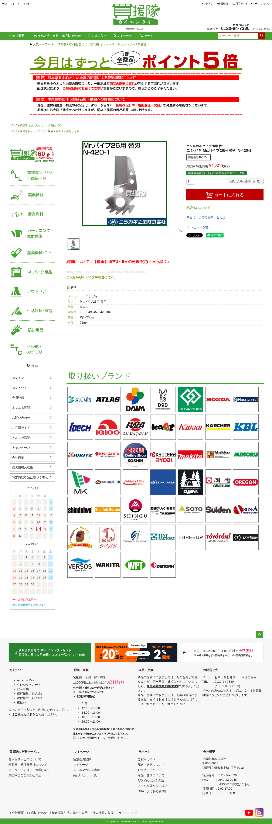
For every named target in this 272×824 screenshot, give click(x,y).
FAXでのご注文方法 (151, 780)
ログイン (208, 3)
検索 (261, 36)
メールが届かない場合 (152, 786)
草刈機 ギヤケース (102, 44)
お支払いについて (150, 770)
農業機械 (32, 195)
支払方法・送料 (48, 35)
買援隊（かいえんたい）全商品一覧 (40, 125)
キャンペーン (21, 447)
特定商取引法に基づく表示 (30, 477)
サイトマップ (127, 812)
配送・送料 (81, 670)
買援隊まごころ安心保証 (24, 775)
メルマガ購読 (21, 437)
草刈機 (61, 44)
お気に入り (98, 35)
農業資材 (32, 214)
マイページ (124, 35)
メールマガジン (261, 3)
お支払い (15, 670)
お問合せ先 (210, 670)
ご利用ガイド (240, 3)
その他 (32, 349)
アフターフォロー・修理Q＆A (28, 770)
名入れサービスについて (24, 759)
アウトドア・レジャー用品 (32, 291)
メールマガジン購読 (86, 770)
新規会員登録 (82, 759)
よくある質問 (21, 407)
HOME (13, 125)
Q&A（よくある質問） (153, 791)
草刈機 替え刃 (78, 44)
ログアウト (19, 387)
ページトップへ (259, 634)
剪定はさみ (72, 131)
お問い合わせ (21, 417)
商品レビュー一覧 (85, 775)
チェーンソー (126, 44)
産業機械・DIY (32, 253)
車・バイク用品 (32, 272)
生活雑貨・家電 (32, 311)
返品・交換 (146, 670)
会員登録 (223, 3)
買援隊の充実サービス (24, 751)
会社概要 (18, 35)
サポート (144, 751)
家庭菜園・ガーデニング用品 (36, 131)
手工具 (60, 131)
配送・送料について (151, 764)
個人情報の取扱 (22, 467)
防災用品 (32, 330)
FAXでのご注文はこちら (234, 784)
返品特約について (198, 207)
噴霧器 (142, 44)
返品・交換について (151, 775)
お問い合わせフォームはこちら (235, 677)
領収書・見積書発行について (27, 764)
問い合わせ (73, 35)
